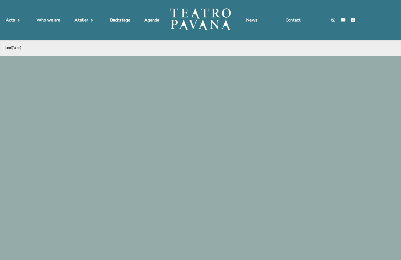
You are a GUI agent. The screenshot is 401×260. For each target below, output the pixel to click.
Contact (293, 20)
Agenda (151, 20)
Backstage (120, 20)
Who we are (48, 20)
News (252, 20)
